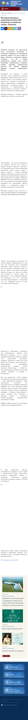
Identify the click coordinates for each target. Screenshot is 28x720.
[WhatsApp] (12, 28)
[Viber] (19, 28)
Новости (9, 13)
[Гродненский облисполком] (24, 9)
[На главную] (3, 3)
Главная (3, 13)
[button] (3, 9)
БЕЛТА (18, 702)
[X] (5, 28)
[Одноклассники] (9, 28)
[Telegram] (16, 28)
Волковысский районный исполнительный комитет (16, 3)
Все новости (6, 656)
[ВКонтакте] (2, 28)
